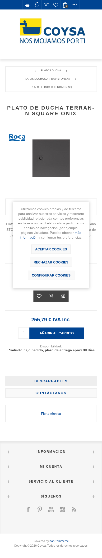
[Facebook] (28, 509)
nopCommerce (59, 541)
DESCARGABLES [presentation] (51, 381)
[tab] (51, 381)
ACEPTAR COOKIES (51, 249)
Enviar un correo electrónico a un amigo (63, 296)
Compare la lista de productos (46, 4)
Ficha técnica (51, 413)
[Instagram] (62, 509)
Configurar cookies (51, 275)
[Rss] (74, 509)
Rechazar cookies (51, 262)
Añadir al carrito (57, 333)
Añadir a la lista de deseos (39, 296)
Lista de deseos (55, 4)
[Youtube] (51, 509)
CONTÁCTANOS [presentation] (51, 393)
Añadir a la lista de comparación (51, 296)
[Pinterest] (39, 509)
